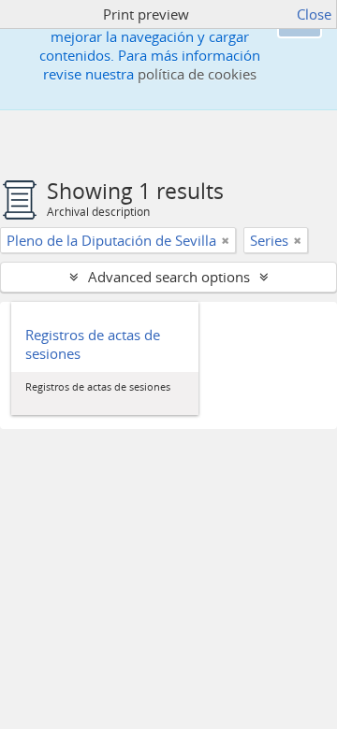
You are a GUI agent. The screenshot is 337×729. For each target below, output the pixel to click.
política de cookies (197, 73)
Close (314, 14)
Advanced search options (169, 276)
